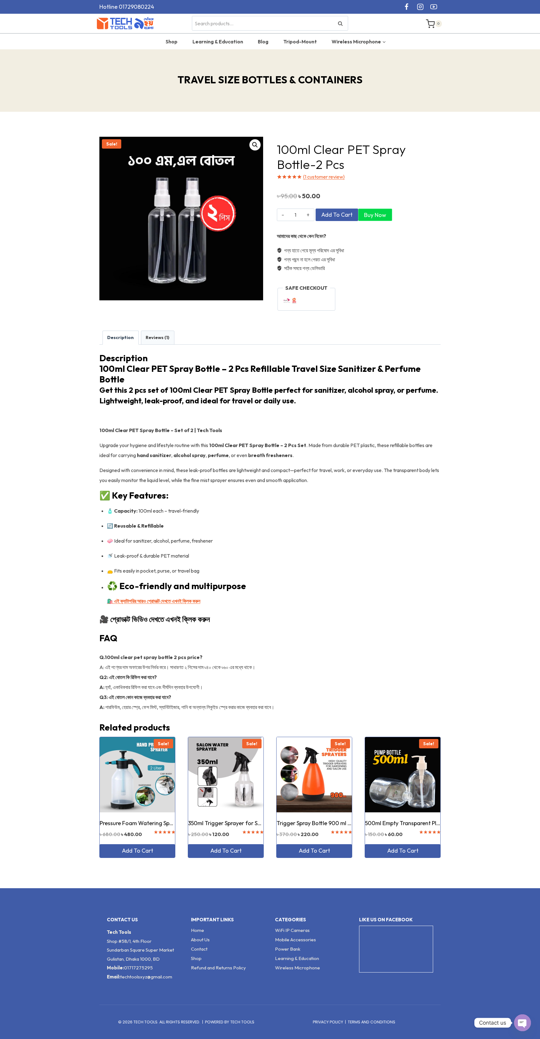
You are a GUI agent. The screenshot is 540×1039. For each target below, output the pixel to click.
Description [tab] (120, 337)
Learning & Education (217, 41)
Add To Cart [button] (137, 850)
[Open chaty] (522, 1022)
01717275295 (138, 968)
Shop (172, 41)
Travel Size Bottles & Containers (270, 79)
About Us (200, 940)
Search (342, 23)
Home (197, 930)
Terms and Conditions (371, 1022)
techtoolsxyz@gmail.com (146, 977)
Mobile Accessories (295, 940)
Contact (199, 949)
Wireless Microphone (297, 968)
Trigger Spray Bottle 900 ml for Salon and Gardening (344, 823)
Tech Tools (242, 1022)
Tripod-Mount (300, 41)
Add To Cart (336, 214)
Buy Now (375, 215)
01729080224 (136, 6)
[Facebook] (406, 7)
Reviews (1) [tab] (157, 337)
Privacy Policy (328, 1022)
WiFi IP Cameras (292, 930)
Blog (263, 41)
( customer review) (324, 177)
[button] (255, 144)
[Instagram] (420, 7)
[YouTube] (434, 7)
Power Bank (287, 949)
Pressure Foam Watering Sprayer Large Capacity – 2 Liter (172, 823)
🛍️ (153, 601)
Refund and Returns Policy (218, 968)
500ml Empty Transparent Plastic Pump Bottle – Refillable (437, 823)
